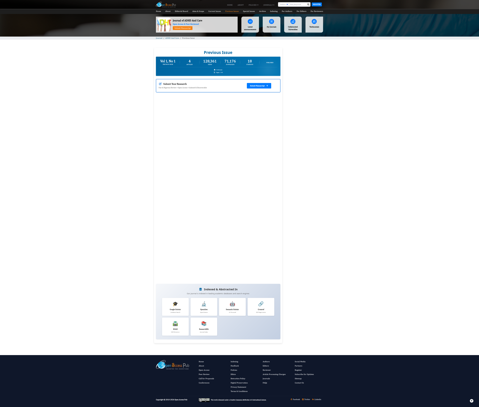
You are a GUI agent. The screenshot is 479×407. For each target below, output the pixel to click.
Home (230, 5)
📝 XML (196, 200)
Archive (262, 11)
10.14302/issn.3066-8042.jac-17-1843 (245, 167)
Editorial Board (181, 11)
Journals (268, 5)
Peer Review (204, 374)
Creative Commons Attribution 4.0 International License (248, 400)
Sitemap (298, 378)
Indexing (274, 11)
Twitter (307, 399)
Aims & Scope (198, 11)
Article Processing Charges (274, 374)
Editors (266, 366)
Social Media (300, 361)
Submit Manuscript (183, 28)
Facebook (296, 399)
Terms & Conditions (239, 391)
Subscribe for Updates (304, 374)
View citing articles (202, 141)
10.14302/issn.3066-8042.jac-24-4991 (181, 255)
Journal (159, 38)
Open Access (204, 370)
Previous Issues (232, 11)
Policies (253, 5)
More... (303, 307)
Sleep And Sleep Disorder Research (300, 238)
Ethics (233, 374)
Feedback (235, 366)
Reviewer (267, 370)
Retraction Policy (238, 378)
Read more (175, 161)
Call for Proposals (206, 378)
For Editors (301, 11)
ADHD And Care (172, 38)
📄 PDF (184, 200)
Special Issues (249, 11)
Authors (266, 361)
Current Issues (214, 11)
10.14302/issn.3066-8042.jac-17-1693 (181, 167)
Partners (298, 366)
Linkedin (317, 399)
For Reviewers (317, 11)
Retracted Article (293, 167)
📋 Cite (208, 200)
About (241, 5)
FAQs (265, 383)
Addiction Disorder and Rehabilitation (301, 210)
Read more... (303, 115)
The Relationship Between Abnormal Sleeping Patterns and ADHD (301, 152)
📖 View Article (168, 200)
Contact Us (299, 383)
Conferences (204, 383)
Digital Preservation (239, 383)
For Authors (287, 11)
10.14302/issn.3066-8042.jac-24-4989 (245, 235)
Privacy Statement (238, 387)
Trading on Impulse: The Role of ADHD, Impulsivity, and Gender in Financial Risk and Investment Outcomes (302, 134)
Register (317, 4)
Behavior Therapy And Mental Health (301, 223)
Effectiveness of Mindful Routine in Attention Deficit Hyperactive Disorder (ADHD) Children (302, 184)
